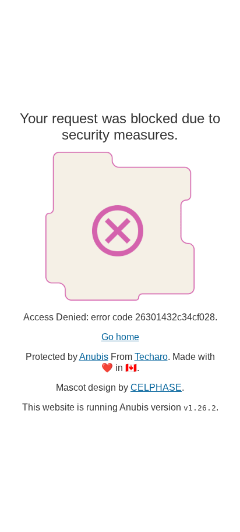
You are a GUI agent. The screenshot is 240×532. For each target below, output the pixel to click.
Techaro (151, 357)
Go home (120, 337)
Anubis (93, 357)
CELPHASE (156, 387)
